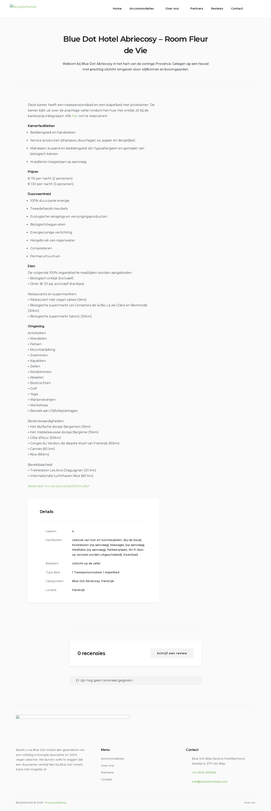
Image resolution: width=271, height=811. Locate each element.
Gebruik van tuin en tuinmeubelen (97, 540)
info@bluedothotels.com (209, 781)
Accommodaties (142, 8)
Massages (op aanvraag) (127, 545)
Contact (237, 8)
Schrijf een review (172, 653)
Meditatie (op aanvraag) (89, 550)
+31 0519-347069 (204, 772)
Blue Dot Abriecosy (86, 581)
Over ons (172, 8)
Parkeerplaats (117, 550)
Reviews (217, 8)
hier (75, 116)
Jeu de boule (132, 540)
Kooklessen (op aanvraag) (90, 545)
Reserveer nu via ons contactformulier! (58, 486)
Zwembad (130, 554)
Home (117, 8)
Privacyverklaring (55, 802)
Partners (196, 8)
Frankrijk (107, 581)
